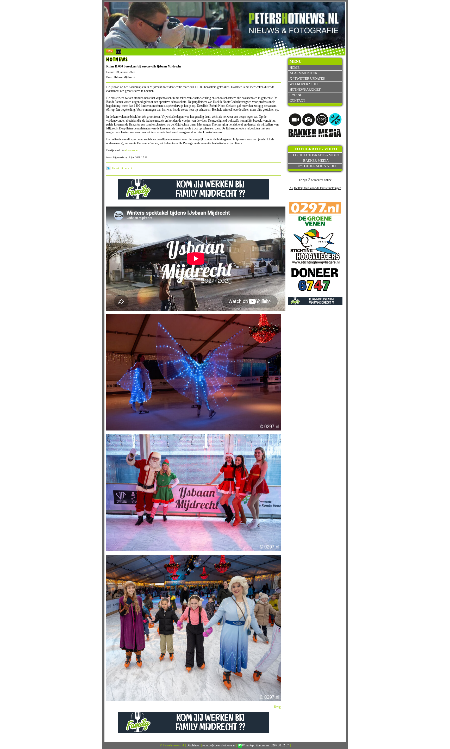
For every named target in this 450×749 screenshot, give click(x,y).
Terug (277, 707)
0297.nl (296, 95)
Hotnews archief (305, 89)
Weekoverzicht (304, 84)
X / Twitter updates (307, 78)
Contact (297, 100)
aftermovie (131, 150)
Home (294, 68)
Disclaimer (193, 745)
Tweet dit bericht (122, 168)
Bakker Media (316, 161)
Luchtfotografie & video (316, 155)
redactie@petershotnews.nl (218, 745)
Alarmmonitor (303, 73)
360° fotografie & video (316, 166)
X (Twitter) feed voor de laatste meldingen (315, 188)
